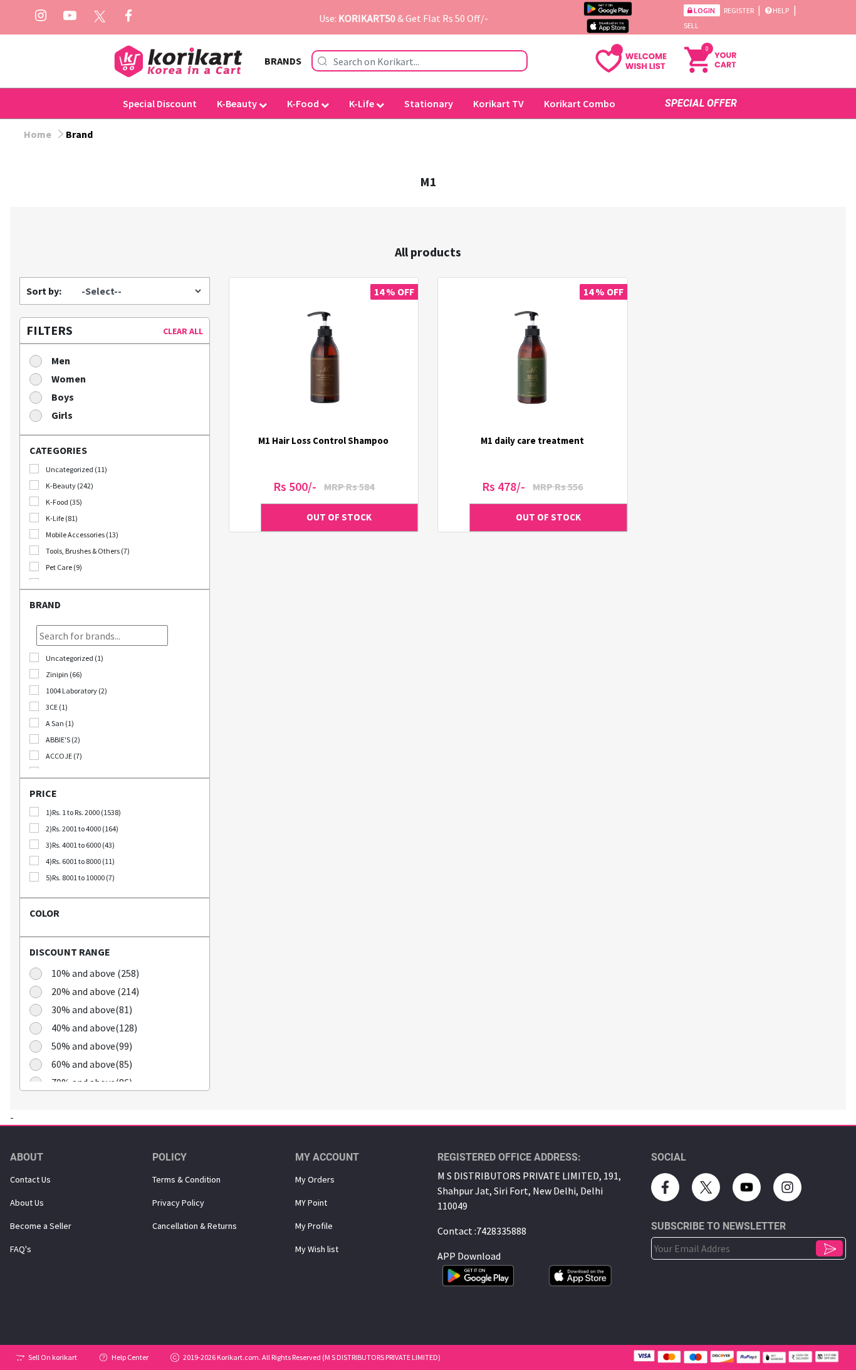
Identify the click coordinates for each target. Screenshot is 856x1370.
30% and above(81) (91, 1009)
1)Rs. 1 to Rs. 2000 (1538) (83, 812)
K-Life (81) (62, 518)
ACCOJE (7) (64, 756)
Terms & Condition (186, 1179)
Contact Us (30, 1179)
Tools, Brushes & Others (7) (88, 551)
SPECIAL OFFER (701, 103)
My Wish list (316, 1249)
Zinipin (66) (64, 674)
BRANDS (282, 61)
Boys (62, 397)
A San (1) (60, 723)
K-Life (362, 103)
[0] (710, 58)
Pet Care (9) (64, 567)
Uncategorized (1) (74, 658)
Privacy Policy (178, 1202)
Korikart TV (498, 103)
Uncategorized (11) (76, 469)
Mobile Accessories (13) (82, 534)
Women (68, 378)
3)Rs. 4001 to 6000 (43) (80, 845)
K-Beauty (238, 103)
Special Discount (160, 103)
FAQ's (20, 1249)
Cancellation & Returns (194, 1225)
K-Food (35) (64, 502)
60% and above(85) (91, 1064)
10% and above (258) (95, 973)
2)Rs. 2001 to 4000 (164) (82, 828)
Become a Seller (40, 1225)
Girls (62, 415)
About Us (27, 1202)
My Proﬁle (314, 1225)
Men (60, 360)
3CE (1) (57, 707)
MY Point (311, 1202)
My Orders (315, 1179)
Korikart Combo (579, 103)
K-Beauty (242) (69, 485)
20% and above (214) (95, 991)
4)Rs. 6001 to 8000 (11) (80, 861)
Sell (691, 25)
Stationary (428, 103)
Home (37, 134)
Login (704, 10)
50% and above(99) (91, 1046)
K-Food (304, 103)
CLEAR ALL (183, 331)
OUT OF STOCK (339, 517)
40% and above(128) (94, 1027)
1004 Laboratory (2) (76, 690)
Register (739, 10)
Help (781, 10)
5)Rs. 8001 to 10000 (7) (80, 877)
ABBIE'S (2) (63, 739)
